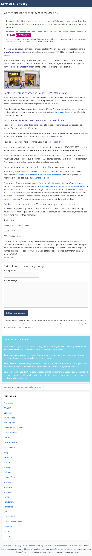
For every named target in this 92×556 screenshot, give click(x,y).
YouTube (8, 536)
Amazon (7, 408)
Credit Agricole (10, 432)
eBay (6, 452)
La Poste (8, 472)
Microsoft (8, 492)
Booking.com (9, 422)
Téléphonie (9, 526)
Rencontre (8, 506)
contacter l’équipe (64, 112)
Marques (8, 487)
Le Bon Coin (9, 477)
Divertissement (10, 442)
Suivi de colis (9, 516)
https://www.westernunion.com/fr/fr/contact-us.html (61, 186)
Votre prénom (10, 270)
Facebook (8, 457)
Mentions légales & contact (51, 552)
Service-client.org (14, 4)
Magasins (8, 482)
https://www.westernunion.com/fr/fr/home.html (39, 174)
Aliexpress (8, 403)
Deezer (7, 437)
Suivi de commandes (13, 521)
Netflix (7, 497)
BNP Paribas (9, 417)
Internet (7, 467)
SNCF (6, 511)
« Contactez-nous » (41, 177)
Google (7, 462)
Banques (10, 257)
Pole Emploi (9, 502)
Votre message (10, 280)
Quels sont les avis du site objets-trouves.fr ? (24, 387)
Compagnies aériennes (14, 427)
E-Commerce (9, 447)
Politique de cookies (72, 552)
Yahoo (6, 531)
